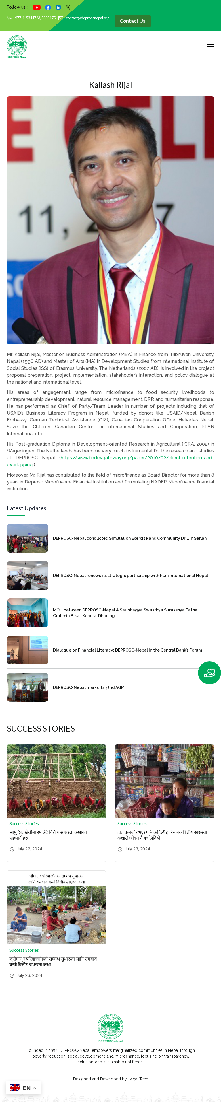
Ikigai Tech (138, 1079)
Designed (82, 1079)
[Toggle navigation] (208, 47)
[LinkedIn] (58, 7)
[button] (208, 672)
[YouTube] (37, 7)
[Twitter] (68, 7)
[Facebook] (48, 7)
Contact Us (132, 21)
